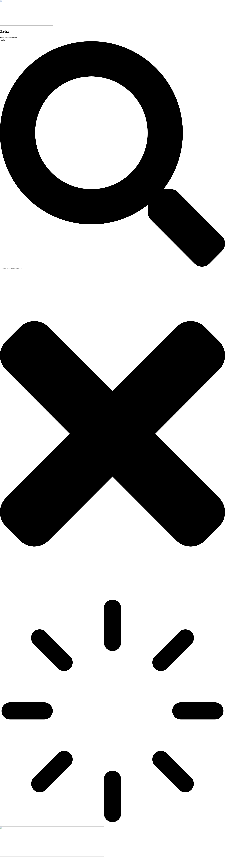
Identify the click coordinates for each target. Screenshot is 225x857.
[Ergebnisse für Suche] (112, 711)
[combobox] (12, 268)
